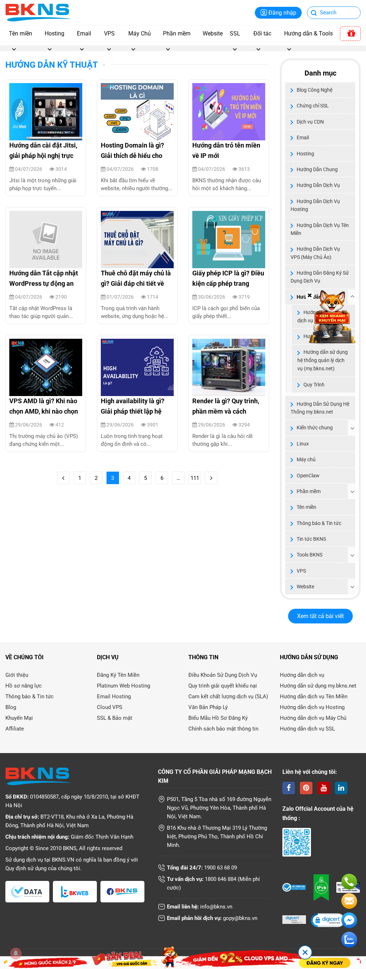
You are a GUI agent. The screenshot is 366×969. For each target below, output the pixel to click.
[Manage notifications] (15, 953)
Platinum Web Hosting (123, 686)
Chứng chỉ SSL (313, 106)
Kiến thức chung (315, 427)
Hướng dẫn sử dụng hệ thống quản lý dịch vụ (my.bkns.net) (322, 360)
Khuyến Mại (19, 718)
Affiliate (14, 728)
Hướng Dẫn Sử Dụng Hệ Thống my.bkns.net (320, 408)
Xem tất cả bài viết (320, 616)
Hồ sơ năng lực (23, 686)
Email (84, 33)
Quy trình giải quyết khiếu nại (222, 686)
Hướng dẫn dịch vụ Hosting (312, 707)
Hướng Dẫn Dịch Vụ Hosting (315, 205)
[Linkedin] (341, 788)
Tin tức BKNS (311, 539)
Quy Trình (314, 385)
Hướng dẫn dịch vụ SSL (307, 728)
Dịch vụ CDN (310, 122)
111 (195, 478)
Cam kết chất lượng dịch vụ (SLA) (228, 696)
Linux (303, 444)
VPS (109, 33)
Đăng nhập (282, 12)
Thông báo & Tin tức (319, 523)
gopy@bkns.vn (240, 918)
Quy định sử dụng (25, 868)
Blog (10, 707)
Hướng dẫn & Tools (308, 33)
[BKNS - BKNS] (38, 12)
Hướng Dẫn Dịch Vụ (318, 185)
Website (213, 33)
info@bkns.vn (216, 906)
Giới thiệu (16, 675)
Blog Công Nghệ (314, 90)
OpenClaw (308, 475)
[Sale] (350, 33)
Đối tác (262, 33)
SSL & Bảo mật (114, 718)
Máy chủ (306, 459)
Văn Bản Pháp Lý (208, 707)
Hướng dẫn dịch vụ (302, 675)
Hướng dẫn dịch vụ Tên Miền (313, 696)
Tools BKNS (309, 555)
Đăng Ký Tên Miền (118, 675)
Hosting (54, 33)
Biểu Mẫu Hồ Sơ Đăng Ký (218, 718)
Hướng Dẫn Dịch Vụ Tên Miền (320, 229)
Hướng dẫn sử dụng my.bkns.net (318, 686)
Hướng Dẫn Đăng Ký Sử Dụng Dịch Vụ (320, 277)
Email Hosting (114, 696)
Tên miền (20, 33)
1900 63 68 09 (220, 867)
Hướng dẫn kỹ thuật (51, 65)
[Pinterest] (306, 788)
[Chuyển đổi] (352, 428)
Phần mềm (177, 33)
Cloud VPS (109, 707)
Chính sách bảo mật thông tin (223, 728)
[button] (327, 920)
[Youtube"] (323, 788)
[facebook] (288, 788)
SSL (235, 33)
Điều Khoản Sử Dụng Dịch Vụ (222, 675)
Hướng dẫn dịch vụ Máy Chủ (313, 718)
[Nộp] (314, 13)
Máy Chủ (139, 33)
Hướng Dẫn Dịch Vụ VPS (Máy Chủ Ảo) (315, 253)
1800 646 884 (220, 879)
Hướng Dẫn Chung (317, 169)
